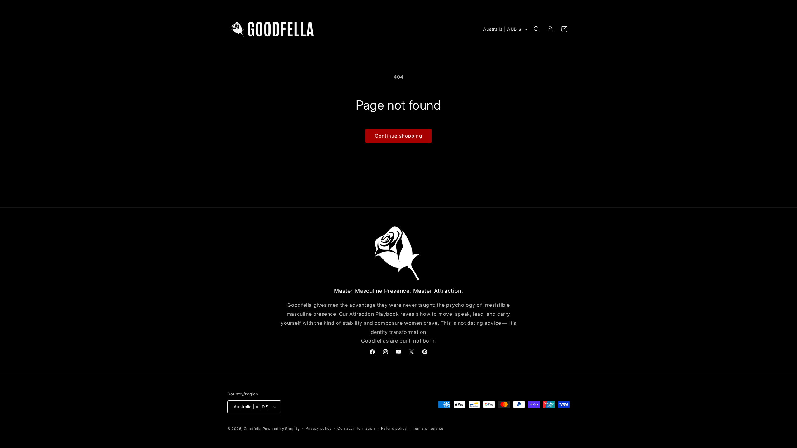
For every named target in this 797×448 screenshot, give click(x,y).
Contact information (356, 428)
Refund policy (394, 428)
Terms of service (428, 428)
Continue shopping (398, 136)
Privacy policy (319, 428)
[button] (537, 29)
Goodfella (253, 429)
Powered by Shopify (281, 429)
